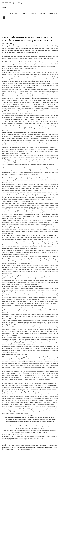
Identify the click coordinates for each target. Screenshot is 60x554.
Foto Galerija (34, 459)
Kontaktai (3, 504)
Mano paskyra (34, 501)
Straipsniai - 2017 (12, 33)
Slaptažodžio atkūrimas (37, 510)
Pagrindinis (4, 33)
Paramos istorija (35, 504)
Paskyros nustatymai (36, 507)
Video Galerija (34, 462)
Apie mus (3, 501)
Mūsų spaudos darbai (36, 465)
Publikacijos (34, 468)
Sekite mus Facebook (9, 494)
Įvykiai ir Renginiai (5, 507)
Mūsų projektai (4, 510)
